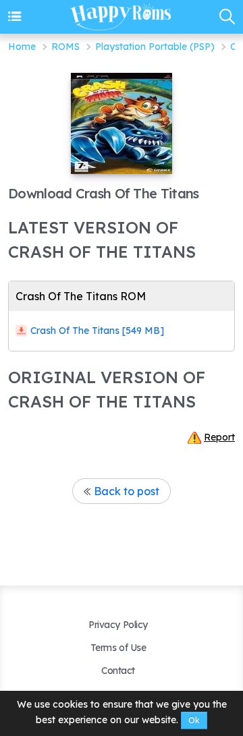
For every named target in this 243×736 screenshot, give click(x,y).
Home (22, 46)
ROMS (65, 46)
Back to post (126, 491)
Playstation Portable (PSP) (155, 46)
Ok (194, 720)
